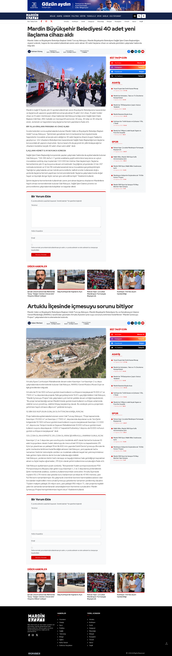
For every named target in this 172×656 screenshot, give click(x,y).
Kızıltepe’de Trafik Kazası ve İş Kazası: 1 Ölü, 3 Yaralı (128, 123)
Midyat (109, 21)
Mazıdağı (100, 21)
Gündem (66, 16)
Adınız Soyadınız (37, 231)
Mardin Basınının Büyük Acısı (122, 115)
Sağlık (105, 16)
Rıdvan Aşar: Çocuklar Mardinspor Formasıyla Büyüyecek (128, 149)
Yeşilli (141, 21)
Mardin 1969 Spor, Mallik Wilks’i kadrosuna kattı (127, 168)
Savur (134, 21)
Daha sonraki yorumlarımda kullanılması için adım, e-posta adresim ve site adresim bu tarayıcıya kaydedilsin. (64, 248)
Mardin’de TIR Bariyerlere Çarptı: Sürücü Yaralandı (127, 107)
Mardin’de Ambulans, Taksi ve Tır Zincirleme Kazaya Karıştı (128, 98)
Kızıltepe (75, 21)
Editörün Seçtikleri (65, 645)
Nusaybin (118, 21)
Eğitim (82, 16)
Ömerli (126, 21)
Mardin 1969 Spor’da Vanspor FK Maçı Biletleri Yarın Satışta (125, 186)
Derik (83, 21)
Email (33, 238)
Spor (99, 16)
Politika (75, 16)
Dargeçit (91, 21)
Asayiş (59, 16)
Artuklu (66, 21)
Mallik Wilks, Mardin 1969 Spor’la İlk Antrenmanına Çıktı (125, 159)
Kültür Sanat (115, 16)
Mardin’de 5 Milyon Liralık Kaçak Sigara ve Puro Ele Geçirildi (127, 132)
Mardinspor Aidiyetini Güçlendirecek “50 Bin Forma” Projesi (128, 177)
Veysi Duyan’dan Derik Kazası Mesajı (125, 89)
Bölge (52, 16)
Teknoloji (91, 16)
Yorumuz (34, 205)
